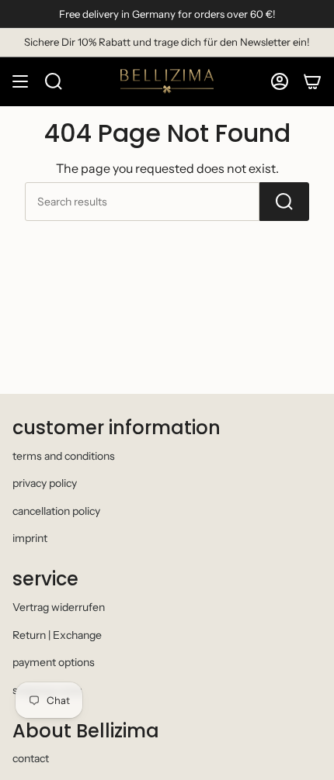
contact (30, 758)
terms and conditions (63, 456)
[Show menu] (20, 81)
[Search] (284, 201)
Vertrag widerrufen (58, 607)
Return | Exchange (57, 635)
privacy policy (44, 483)
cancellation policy (56, 511)
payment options (53, 662)
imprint (29, 538)
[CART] (312, 81)
